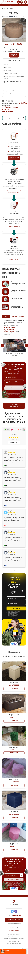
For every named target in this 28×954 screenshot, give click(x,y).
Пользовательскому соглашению (13, 394)
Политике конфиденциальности (13, 393)
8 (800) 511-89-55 (15, 146)
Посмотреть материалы (14, 405)
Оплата (21, 316)
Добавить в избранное (14, 934)
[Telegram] (12, 644)
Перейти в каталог (14, 259)
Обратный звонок (14, 919)
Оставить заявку (14, 157)
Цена (5, 316)
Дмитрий (10, 551)
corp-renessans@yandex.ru (14, 923)
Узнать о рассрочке (14, 226)
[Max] (15, 644)
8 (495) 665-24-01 (14, 148)
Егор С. (10, 511)
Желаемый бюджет (15, 382)
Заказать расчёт (14, 55)
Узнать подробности (23, 103)
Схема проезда (14, 930)
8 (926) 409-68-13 (15, 151)
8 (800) (14, 915)
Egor (9, 491)
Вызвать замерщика (14, 192)
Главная (5, 8)
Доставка (15, 316)
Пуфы (11, 8)
